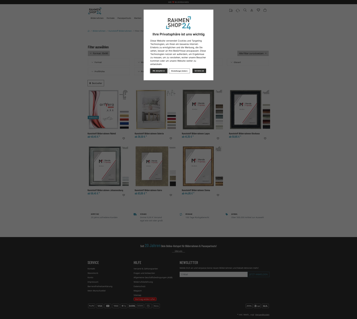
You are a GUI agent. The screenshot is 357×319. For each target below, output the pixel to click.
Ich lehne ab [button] (199, 71)
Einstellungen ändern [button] (179, 71)
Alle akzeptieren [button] (159, 71)
